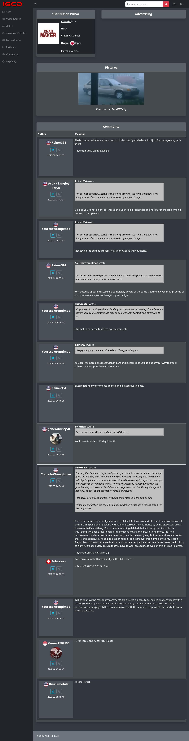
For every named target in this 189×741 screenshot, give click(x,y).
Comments (12, 54)
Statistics (11, 47)
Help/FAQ (11, 61)
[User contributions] (52, 150)
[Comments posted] (59, 150)
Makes (9, 26)
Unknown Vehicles (16, 33)
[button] (175, 4)
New (8, 11)
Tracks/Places (13, 40)
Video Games (13, 19)
